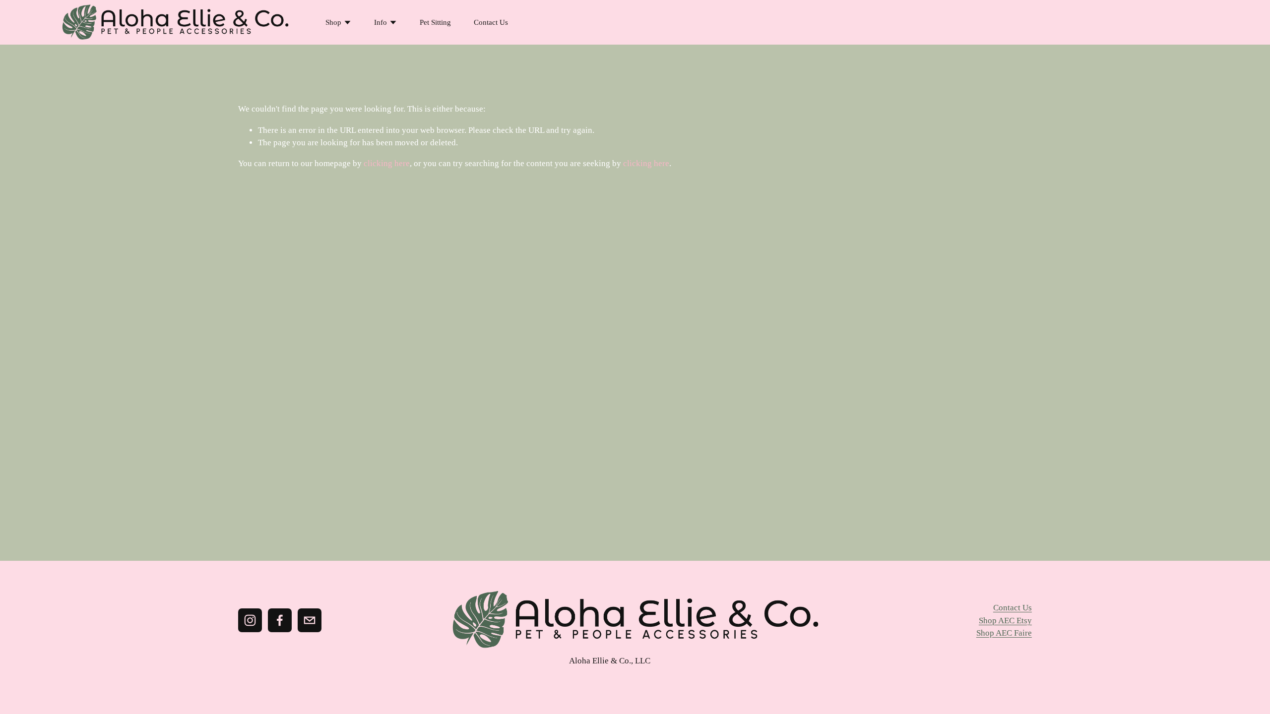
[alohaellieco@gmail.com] (309, 620)
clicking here (387, 163)
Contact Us (491, 22)
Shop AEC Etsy (1005, 620)
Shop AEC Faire (1004, 633)
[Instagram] (250, 620)
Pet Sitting (435, 22)
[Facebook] (280, 620)
